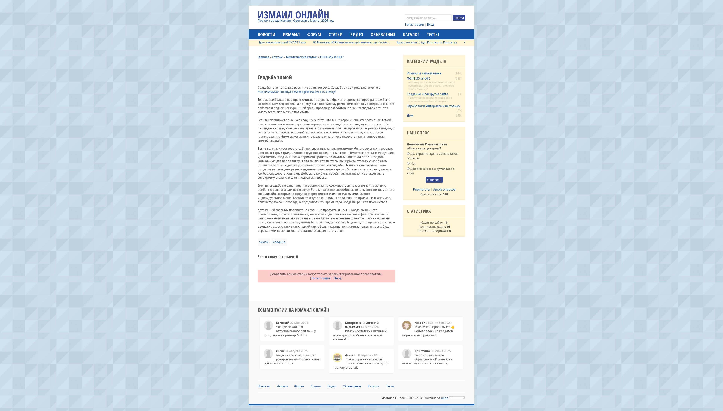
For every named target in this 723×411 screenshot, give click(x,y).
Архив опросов (444, 189)
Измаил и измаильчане (424, 73)
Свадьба (279, 242)
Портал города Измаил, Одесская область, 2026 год (296, 20)
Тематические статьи (301, 57)
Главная (263, 57)
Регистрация (414, 24)
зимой (263, 242)
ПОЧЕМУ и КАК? (332, 57)
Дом (410, 115)
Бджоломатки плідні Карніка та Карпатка (411, 42)
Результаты (421, 189)
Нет (413, 163)
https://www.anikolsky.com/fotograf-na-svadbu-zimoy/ (297, 92)
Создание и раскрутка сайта (427, 94)
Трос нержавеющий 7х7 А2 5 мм (267, 42)
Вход (430, 24)
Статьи (277, 57)
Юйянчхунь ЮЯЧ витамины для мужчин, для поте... (336, 42)
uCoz (444, 398)
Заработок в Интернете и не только (433, 106)
